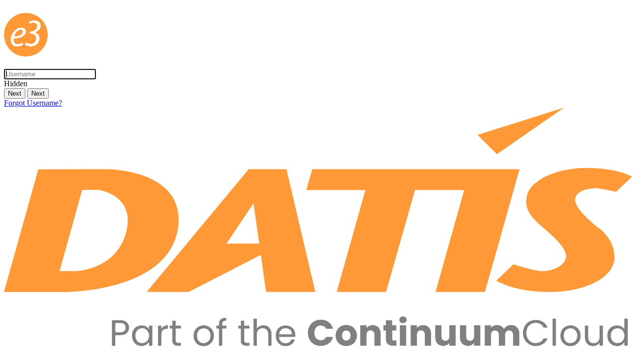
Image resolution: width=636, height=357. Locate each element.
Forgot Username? (33, 103)
